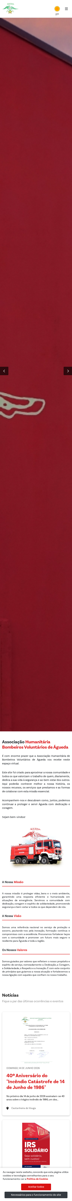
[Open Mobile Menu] (66, 8)
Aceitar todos (36, 1187)
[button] (4, 371)
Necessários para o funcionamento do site (36, 1195)
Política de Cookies (37, 1179)
